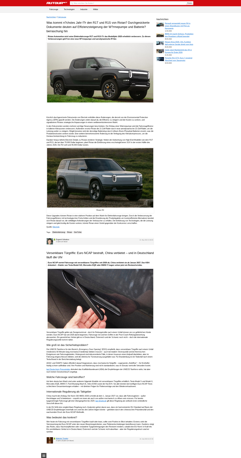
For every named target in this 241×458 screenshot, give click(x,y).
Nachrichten (51, 17)
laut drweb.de (100, 401)
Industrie (83, 9)
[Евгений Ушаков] (50, 241)
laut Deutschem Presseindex (58, 369)
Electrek (56, 227)
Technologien (69, 9)
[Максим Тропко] (50, 440)
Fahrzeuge (53, 9)
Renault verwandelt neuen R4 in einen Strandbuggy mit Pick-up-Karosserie (177, 25)
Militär (95, 9)
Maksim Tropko (62, 438)
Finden (189, 3)
